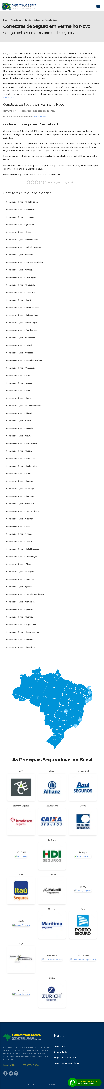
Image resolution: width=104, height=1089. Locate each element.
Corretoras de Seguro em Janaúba (19, 587)
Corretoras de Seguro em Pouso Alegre (21, 322)
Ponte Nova (8, 97)
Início (5, 20)
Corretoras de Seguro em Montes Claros (22, 239)
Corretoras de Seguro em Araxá (18, 421)
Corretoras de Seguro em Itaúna (18, 473)
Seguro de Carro (62, 1052)
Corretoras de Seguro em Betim (18, 232)
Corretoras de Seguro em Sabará (19, 345)
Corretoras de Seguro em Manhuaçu (20, 504)
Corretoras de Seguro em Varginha (19, 353)
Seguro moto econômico (66, 1057)
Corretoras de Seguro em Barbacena (20, 338)
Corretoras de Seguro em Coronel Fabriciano (23, 406)
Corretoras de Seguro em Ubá (18, 390)
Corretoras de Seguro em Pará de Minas (21, 466)
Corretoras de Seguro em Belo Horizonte (22, 202)
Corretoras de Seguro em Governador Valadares (25, 262)
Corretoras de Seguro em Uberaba (19, 255)
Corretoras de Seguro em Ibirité (18, 300)
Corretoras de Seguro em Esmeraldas (20, 602)
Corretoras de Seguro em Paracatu (19, 481)
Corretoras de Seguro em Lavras (18, 436)
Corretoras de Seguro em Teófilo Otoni (21, 330)
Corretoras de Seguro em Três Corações (22, 556)
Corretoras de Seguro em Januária (19, 609)
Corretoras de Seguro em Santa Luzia (20, 292)
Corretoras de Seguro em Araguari (19, 383)
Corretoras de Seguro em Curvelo (19, 534)
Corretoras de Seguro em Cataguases (20, 572)
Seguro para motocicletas (66, 1063)
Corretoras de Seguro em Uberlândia (20, 209)
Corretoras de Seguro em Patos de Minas (22, 315)
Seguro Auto (60, 1046)
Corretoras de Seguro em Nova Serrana (21, 443)
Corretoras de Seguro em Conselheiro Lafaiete (24, 360)
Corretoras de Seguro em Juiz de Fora (20, 224)
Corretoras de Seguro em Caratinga (20, 489)
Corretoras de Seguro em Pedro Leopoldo (22, 632)
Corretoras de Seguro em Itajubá (19, 451)
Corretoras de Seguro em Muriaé (19, 413)
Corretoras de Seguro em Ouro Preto (20, 579)
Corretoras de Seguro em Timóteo (19, 519)
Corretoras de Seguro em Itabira (18, 375)
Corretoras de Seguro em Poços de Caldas (22, 307)
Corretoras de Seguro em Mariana (19, 639)
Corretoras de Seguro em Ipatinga (19, 270)
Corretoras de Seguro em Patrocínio (20, 496)
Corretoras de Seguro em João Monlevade (22, 549)
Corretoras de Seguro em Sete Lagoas (21, 277)
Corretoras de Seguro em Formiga (19, 617)
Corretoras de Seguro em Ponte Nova (20, 647)
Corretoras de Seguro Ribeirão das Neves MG (23, 247)
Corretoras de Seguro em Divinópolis (20, 285)
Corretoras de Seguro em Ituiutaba (19, 428)
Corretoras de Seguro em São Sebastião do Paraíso (26, 594)
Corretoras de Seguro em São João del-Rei (22, 511)
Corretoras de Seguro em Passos (19, 398)
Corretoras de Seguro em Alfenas (19, 541)
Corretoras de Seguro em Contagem (20, 217)
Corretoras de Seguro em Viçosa (18, 564)
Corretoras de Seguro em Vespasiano (20, 368)
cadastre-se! (40, 116)
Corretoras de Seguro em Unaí (18, 526)
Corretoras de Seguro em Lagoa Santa (21, 624)
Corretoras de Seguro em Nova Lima (20, 458)
